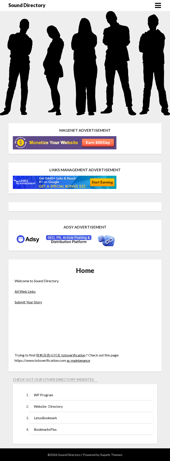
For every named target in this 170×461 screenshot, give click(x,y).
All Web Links (25, 291)
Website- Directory (48, 406)
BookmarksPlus (45, 429)
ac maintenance (78, 360)
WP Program (43, 395)
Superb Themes (111, 455)
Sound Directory (26, 5)
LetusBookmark (45, 418)
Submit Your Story (28, 302)
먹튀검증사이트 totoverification (60, 355)
